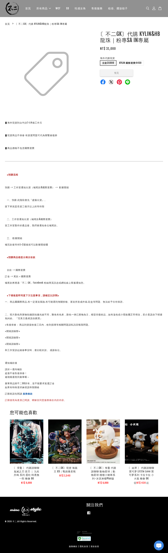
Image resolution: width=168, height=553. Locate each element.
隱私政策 (84, 546)
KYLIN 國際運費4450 (130, 62)
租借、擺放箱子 (118, 8)
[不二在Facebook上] (88, 514)
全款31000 (108, 62)
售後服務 (97, 8)
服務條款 (28, 393)
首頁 (28, 8)
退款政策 (95, 546)
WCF (58, 8)
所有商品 (42, 8)
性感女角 (80, 8)
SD (67, 8)
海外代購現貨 (107, 58)
